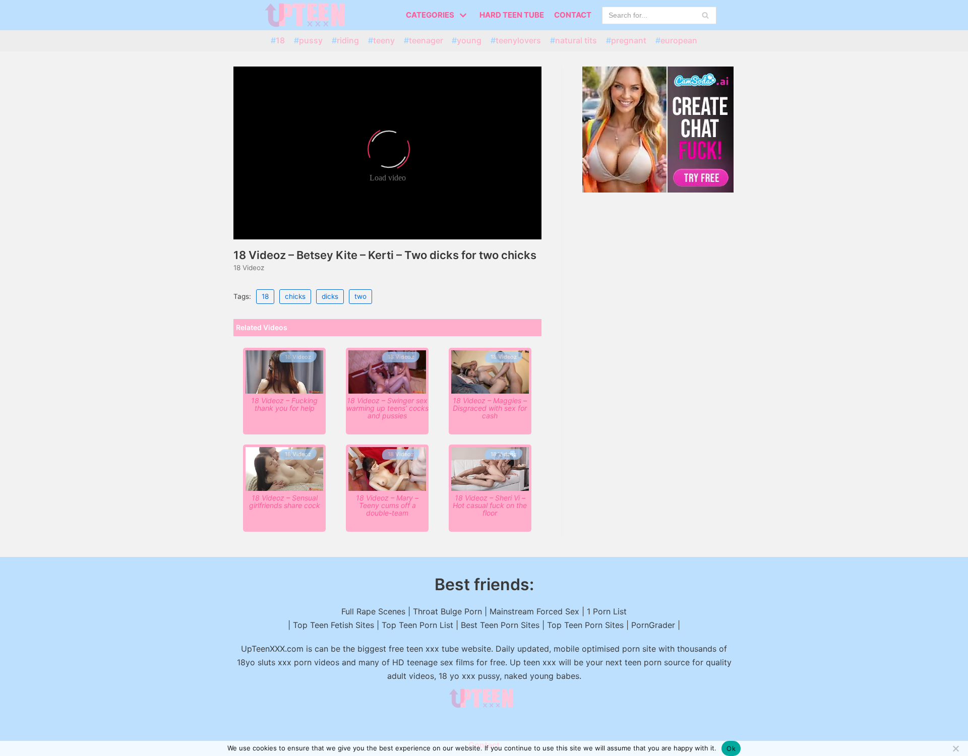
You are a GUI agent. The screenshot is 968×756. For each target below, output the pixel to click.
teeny (384, 40)
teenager (426, 40)
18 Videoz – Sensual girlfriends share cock (284, 501)
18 (280, 40)
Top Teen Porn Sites (585, 625)
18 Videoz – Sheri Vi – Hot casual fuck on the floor (490, 505)
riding (348, 40)
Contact (572, 15)
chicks (295, 296)
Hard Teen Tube (511, 15)
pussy (311, 40)
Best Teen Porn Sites (500, 625)
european (678, 40)
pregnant (628, 40)
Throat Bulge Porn (447, 611)
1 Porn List (607, 611)
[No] (955, 748)
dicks (330, 296)
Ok (731, 748)
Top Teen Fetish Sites (333, 625)
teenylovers (518, 40)
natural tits (576, 40)
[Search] (705, 15)
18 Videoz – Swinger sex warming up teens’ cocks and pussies (387, 408)
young (469, 40)
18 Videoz (248, 268)
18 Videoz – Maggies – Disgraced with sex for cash (490, 408)
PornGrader (653, 625)
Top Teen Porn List (417, 625)
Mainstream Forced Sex (534, 611)
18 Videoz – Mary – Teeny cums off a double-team (387, 505)
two (360, 296)
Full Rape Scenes (373, 611)
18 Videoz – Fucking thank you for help (284, 404)
